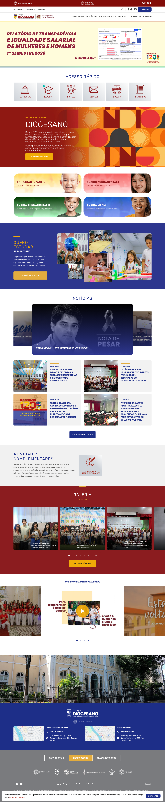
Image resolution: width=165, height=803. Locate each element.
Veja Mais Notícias (82, 434)
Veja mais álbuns (82, 563)
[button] (69, 555)
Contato (147, 16)
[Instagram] (131, 9)
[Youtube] (135, 9)
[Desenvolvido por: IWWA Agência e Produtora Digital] (148, 784)
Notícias (122, 16)
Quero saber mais (39, 157)
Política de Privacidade (17, 797)
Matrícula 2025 (30, 275)
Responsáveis (18, 9)
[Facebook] (128, 9)
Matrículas (144, 9)
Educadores (41, 9)
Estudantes (30, 9)
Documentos (135, 16)
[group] (82, 44)
